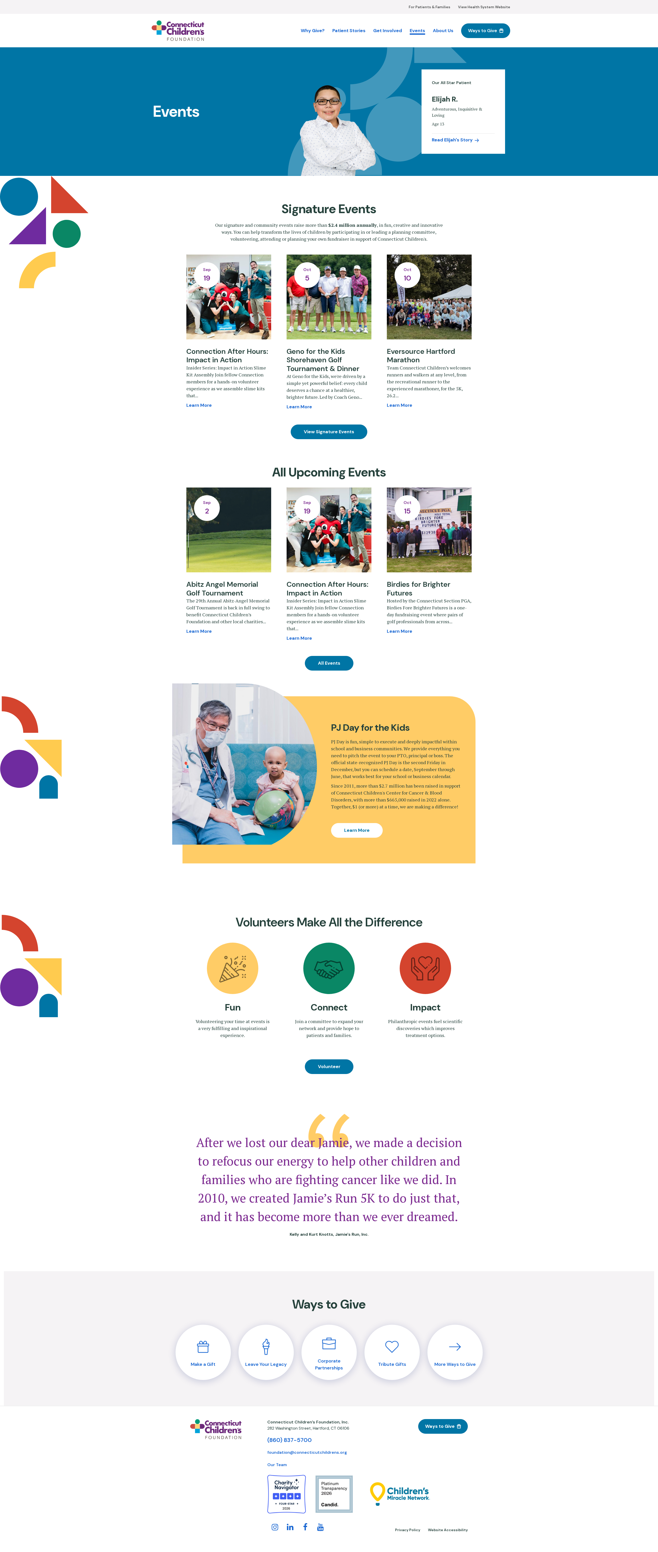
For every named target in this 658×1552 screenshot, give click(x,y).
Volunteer (329, 1066)
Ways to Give (482, 31)
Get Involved (387, 31)
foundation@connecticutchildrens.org (307, 1452)
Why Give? (313, 31)
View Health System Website (484, 7)
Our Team (277, 1464)
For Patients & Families (429, 7)
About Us (443, 31)
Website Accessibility (448, 1530)
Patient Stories (348, 31)
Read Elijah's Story (452, 140)
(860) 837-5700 (289, 1440)
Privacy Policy (407, 1530)
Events (417, 31)
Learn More (357, 830)
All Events (329, 663)
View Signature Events (329, 432)
